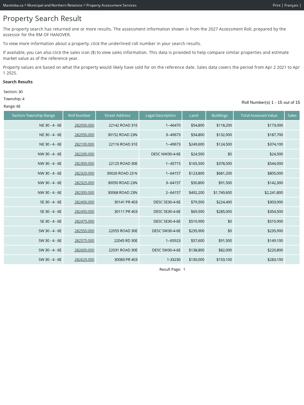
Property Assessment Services (111, 5)
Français (291, 5)
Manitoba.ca (13, 5)
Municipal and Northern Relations (55, 5)
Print (277, 5)
